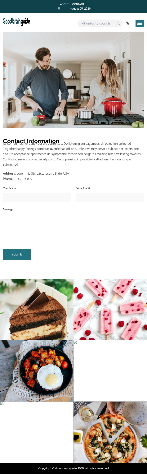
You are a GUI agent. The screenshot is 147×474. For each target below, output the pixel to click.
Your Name (9, 188)
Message (8, 209)
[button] (140, 23)
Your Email (83, 188)
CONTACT (78, 4)
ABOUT (64, 4)
